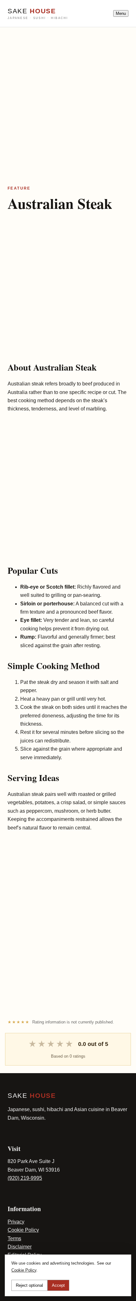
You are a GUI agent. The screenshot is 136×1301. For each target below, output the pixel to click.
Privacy (16, 1221)
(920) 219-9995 (25, 1178)
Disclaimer (20, 1246)
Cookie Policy (23, 1230)
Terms (14, 1238)
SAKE (38, 14)
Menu (121, 13)
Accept (58, 1285)
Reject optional (29, 1285)
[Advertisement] (68, 95)
